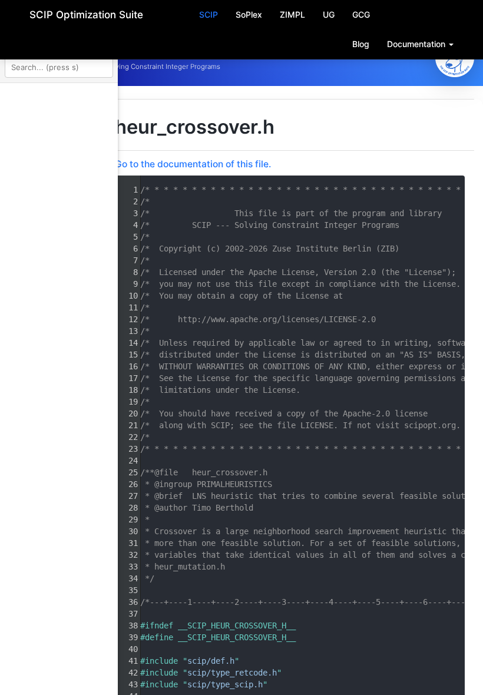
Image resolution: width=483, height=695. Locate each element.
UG (329, 14)
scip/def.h (358, 661)
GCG (361, 14)
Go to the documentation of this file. (340, 164)
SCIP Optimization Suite (86, 15)
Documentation (417, 44)
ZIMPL (292, 14)
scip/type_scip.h (372, 684)
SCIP (208, 14)
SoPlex (249, 14)
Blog (360, 44)
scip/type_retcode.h (379, 672)
